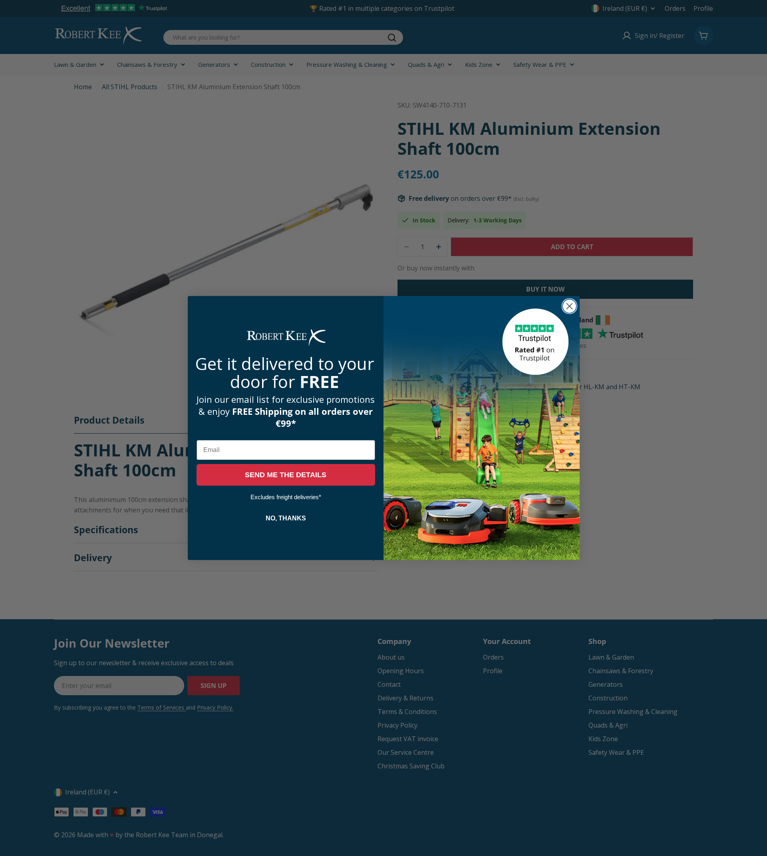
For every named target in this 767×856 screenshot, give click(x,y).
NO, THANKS (286, 518)
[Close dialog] (569, 306)
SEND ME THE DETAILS (285, 475)
